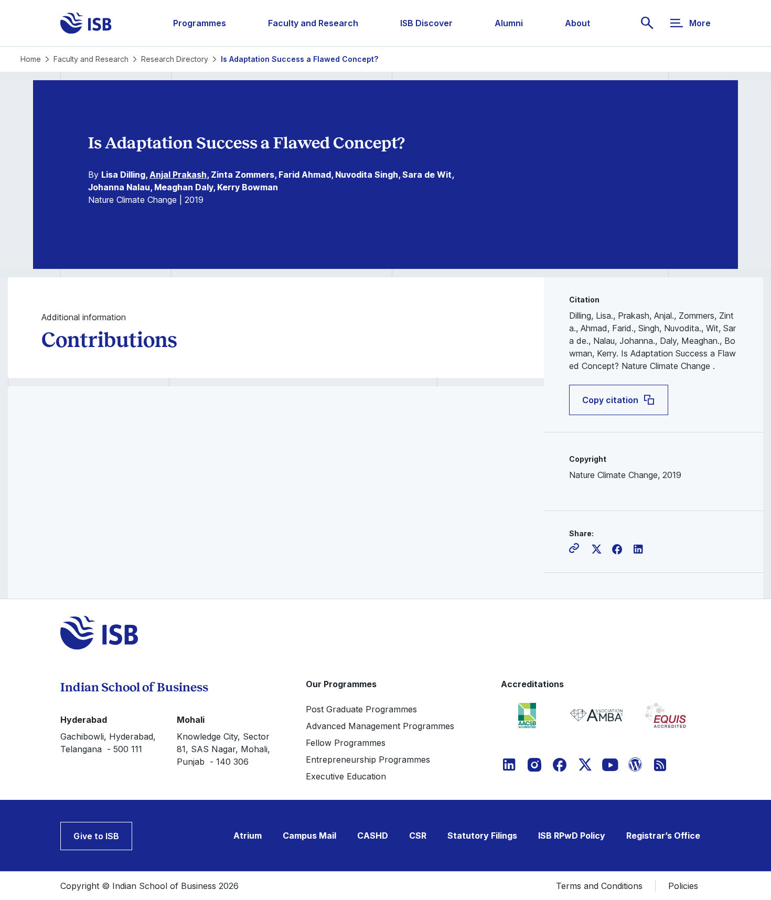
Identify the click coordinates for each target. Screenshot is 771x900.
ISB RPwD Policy (571, 835)
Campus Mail (309, 835)
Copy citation (610, 400)
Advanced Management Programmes (380, 726)
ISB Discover (426, 23)
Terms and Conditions (599, 886)
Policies (683, 886)
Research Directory (174, 59)
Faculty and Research (313, 23)
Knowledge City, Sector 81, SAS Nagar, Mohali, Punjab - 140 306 (223, 749)
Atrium (247, 835)
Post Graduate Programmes (361, 709)
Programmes (199, 23)
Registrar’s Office (663, 835)
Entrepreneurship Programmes (368, 759)
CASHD (372, 835)
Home (30, 59)
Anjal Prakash (178, 174)
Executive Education (346, 776)
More (700, 23)
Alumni (509, 23)
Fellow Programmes (345, 743)
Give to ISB (96, 836)
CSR (417, 835)
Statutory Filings (482, 835)
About (577, 23)
